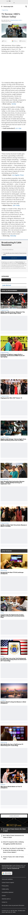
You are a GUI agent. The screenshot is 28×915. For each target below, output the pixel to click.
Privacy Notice (21, 263)
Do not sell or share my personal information (13, 905)
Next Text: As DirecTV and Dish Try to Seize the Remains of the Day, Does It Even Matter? (14, 850)
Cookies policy (5, 889)
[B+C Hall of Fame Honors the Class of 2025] (14, 825)
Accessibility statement (7, 892)
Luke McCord (6, 20)
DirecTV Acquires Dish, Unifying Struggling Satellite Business (13, 843)
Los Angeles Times (18, 175)
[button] (2, 6)
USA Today (16, 205)
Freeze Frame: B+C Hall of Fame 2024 (13, 857)
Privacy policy (5, 885)
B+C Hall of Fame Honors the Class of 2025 (14, 830)
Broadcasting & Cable (16, 20)
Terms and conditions (7, 879)
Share (5, 41)
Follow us (16, 41)
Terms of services (19, 262)
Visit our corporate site (13, 868)
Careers (4, 895)
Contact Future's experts (8, 882)
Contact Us (4, 902)
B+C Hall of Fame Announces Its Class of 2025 (13, 836)
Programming (5, 10)
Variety (13, 104)
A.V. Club (18, 128)
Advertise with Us (6, 899)
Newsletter (23, 41)
